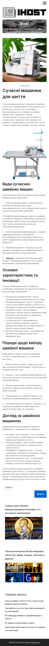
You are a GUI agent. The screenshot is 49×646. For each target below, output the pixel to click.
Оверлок (10, 258)
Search (9, 487)
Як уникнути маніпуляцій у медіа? (20, 623)
